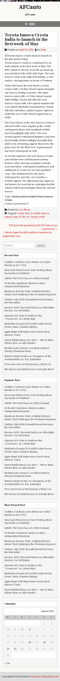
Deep (43, 49)
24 (8, 648)
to (28, 217)
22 (44, 642)
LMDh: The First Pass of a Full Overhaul (26, 278)
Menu (32, 24)
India (37, 213)
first (27, 213)
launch (8, 217)
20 (29, 642)
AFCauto (30, 7)
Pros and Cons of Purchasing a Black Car (27, 364)
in (32, 213)
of (20, 217)
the (24, 217)
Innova (45, 213)
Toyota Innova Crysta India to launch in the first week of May (26, 39)
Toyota (34, 217)
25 (15, 648)
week (42, 217)
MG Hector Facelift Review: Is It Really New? (29, 369)
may (15, 217)
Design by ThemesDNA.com (44, 676)
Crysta (20, 213)
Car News (24, 209)
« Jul (7, 663)
